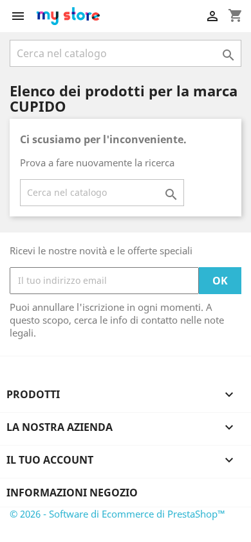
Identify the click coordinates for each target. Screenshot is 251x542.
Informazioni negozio (72, 492)
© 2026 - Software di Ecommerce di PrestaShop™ (117, 513)
